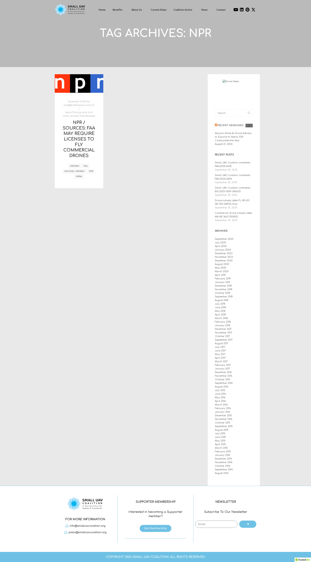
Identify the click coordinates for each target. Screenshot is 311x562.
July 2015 (220, 433)
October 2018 (222, 293)
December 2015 (223, 415)
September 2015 (224, 426)
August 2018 (221, 300)
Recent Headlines (230, 125)
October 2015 (222, 423)
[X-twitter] (253, 9)
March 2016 (221, 404)
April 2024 (221, 246)
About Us (136, 9)
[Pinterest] (247, 9)
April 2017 (220, 358)
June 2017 (220, 350)
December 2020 (224, 260)
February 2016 (223, 408)
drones (74, 166)
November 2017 (223, 332)
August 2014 (221, 473)
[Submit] (247, 524)
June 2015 (220, 437)
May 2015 (220, 441)
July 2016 (220, 390)
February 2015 (223, 451)
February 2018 (223, 322)
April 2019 (220, 275)
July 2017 (220, 347)
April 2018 (220, 314)
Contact (221, 9)
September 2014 (224, 469)
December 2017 (223, 329)
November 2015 (223, 419)
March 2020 (222, 271)
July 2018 (220, 304)
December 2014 (223, 459)
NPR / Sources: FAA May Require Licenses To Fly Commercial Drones (79, 139)
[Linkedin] (241, 9)
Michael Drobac (75, 171)
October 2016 (222, 379)
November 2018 (223, 289)
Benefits (117, 9)
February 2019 (223, 278)
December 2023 (223, 253)
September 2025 (224, 239)
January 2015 (222, 455)
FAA (86, 166)
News (204, 9)
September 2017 (224, 340)
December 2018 (223, 286)
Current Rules (158, 9)
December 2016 (223, 372)
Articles (74, 116)
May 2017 (220, 354)
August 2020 (222, 264)
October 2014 (222, 466)
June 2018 (220, 307)
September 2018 (224, 296)
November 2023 (224, 257)
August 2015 (221, 430)
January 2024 (223, 250)
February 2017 (223, 365)
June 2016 (220, 394)
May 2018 (220, 311)
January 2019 (222, 282)
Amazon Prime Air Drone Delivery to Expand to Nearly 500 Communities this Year (233, 137)
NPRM (79, 176)
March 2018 (221, 318)
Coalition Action (183, 9)
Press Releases (87, 116)
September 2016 (224, 383)
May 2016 (220, 397)
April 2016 (220, 401)
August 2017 (221, 343)
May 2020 (220, 268)
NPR (91, 171)
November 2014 (223, 462)
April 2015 (220, 444)
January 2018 (222, 325)
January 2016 (222, 412)
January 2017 (222, 368)
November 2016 (223, 376)
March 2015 (221, 448)
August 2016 (221, 386)
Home (102, 9)
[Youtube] (235, 9)
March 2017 (221, 361)
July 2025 (220, 242)
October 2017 (222, 336)
